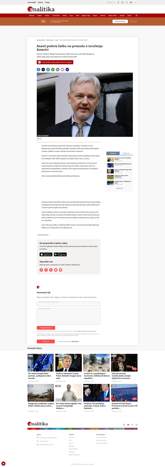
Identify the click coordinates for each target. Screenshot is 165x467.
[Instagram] (46, 270)
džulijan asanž (43, 235)
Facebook (118, 2)
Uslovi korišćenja (73, 449)
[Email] (62, 69)
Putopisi (47, 2)
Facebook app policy (74, 454)
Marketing (71, 446)
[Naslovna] (3, 463)
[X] (51, 270)
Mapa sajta (72, 452)
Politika (39, 15)
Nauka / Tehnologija (119, 428)
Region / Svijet (86, 15)
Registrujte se (75, 341)
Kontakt (71, 443)
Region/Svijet (49, 40)
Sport (71, 15)
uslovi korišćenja (92, 331)
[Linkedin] (48, 69)
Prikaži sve (119, 188)
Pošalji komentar (46, 328)
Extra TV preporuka (101, 440)
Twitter (127, 2)
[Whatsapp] (53, 69)
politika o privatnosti (82, 331)
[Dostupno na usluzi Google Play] (60, 254)
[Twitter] (43, 69)
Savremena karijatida (131, 428)
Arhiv (70, 440)
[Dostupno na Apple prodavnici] (46, 254)
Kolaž (77, 15)
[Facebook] (38, 69)
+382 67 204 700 (43, 441)
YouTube (131, 2)
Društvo (47, 15)
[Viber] (57, 69)
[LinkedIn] (60, 270)
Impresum (71, 437)
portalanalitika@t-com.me (46, 444)
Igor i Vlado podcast (101, 437)
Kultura (95, 15)
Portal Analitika (41, 40)
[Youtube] (55, 270)
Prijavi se (46, 341)
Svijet (56, 40)
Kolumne (40, 2)
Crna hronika (56, 15)
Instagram (122, 2)
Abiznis (65, 15)
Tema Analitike (32, 2)
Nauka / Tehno (112, 15)
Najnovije (31, 15)
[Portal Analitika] (41, 9)
